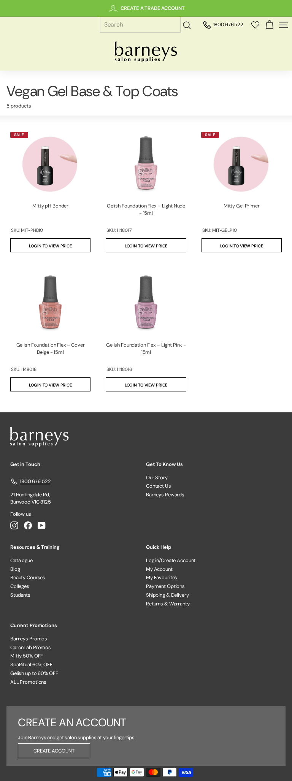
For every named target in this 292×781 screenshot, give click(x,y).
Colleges (19, 586)
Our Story (157, 477)
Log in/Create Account (170, 560)
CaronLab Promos (30, 647)
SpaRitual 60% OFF (31, 664)
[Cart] (269, 25)
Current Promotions (33, 625)
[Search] (188, 25)
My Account (159, 569)
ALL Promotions (28, 682)
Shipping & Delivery (167, 595)
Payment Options (165, 586)
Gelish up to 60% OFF (34, 673)
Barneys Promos (28, 638)
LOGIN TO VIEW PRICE (50, 246)
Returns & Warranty (168, 603)
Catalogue (21, 560)
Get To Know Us (164, 464)
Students (20, 595)
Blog (15, 569)
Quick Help (158, 547)
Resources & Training (34, 547)
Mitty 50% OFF (26, 656)
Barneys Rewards (165, 494)
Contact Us (158, 486)
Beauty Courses (27, 577)
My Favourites (161, 577)
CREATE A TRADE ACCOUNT (152, 8)
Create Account (54, 751)
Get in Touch (25, 464)
